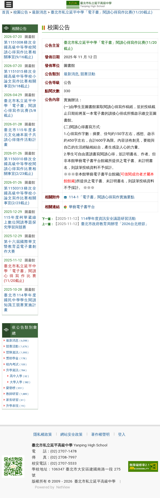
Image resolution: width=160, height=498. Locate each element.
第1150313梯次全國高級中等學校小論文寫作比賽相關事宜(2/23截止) (20, 195)
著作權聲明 (100, 434)
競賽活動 (17, 346)
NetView (63, 487)
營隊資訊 (17, 352)
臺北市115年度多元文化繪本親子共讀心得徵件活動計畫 (20, 137)
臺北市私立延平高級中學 (94, 481)
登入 (121, 434)
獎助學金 (16, 358)
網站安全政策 (71, 434)
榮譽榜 (14, 388)
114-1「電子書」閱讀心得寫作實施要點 (101, 197)
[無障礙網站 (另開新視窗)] (143, 466)
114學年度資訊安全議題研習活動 (95, 218)
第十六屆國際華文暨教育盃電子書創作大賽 (20, 246)
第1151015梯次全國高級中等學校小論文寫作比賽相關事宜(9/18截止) (20, 78)
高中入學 (19, 376)
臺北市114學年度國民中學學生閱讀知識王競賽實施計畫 (20, 302)
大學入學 (20, 382)
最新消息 (17, 340)
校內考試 (16, 364)
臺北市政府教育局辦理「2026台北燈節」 (101, 224)
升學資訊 (16, 370)
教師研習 (17, 394)
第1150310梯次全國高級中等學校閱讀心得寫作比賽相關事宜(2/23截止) (20, 166)
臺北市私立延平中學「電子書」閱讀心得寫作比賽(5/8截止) (20, 108)
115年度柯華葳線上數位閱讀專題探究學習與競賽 (20, 222)
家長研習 (15, 400)
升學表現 (15, 406)
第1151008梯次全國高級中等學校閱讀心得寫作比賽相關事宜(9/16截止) (20, 49)
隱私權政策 (42, 434)
